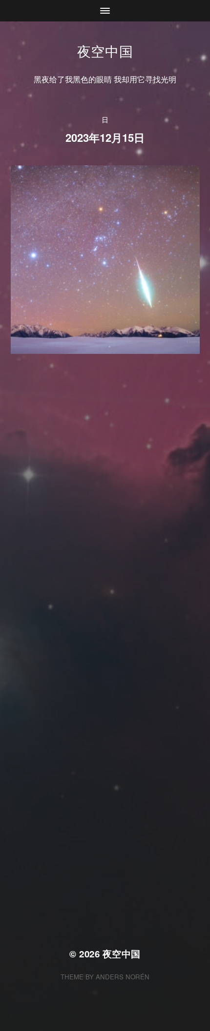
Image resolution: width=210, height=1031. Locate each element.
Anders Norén (122, 976)
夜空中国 (105, 50)
